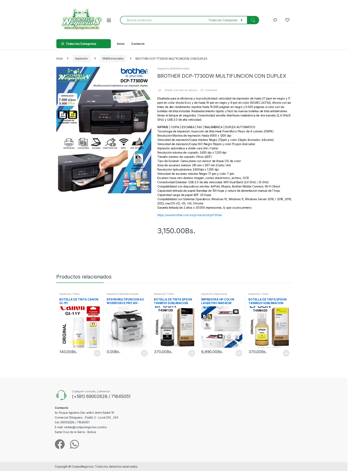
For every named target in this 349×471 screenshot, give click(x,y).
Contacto (138, 43)
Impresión (81, 58)
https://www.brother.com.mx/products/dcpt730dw (189, 215)
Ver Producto (97, 353)
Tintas (75, 293)
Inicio (121, 43)
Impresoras (220, 293)
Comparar (211, 90)
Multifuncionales (113, 58)
